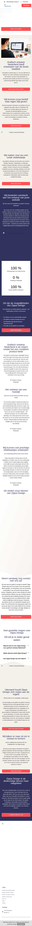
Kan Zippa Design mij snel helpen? (14, 658)
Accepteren (21, 924)
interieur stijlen (26, 598)
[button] (16, 5)
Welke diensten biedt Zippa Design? (15, 653)
